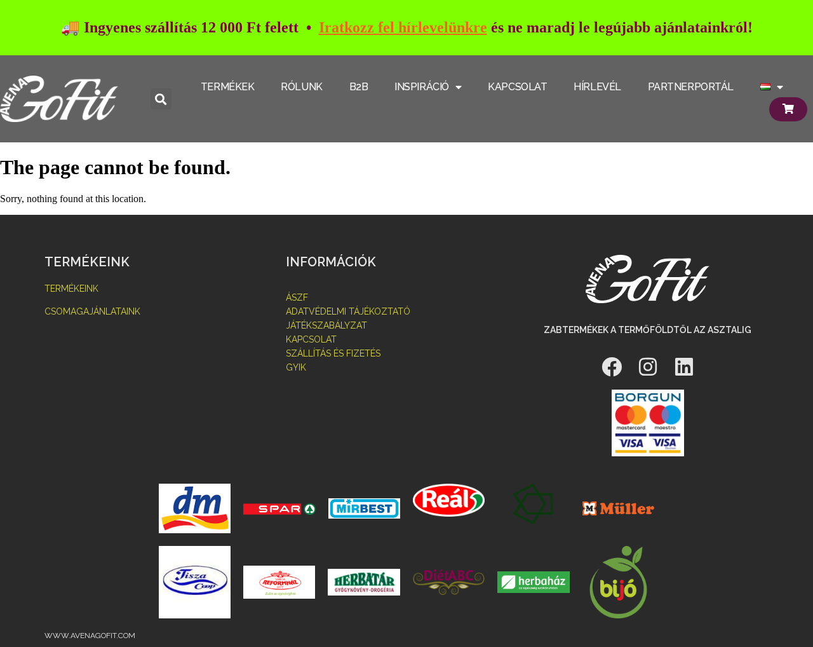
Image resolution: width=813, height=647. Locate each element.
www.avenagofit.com (89, 635)
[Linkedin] (684, 367)
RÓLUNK (301, 87)
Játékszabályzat (326, 325)
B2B (358, 87)
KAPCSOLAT (517, 87)
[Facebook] (611, 367)
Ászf (297, 297)
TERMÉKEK (227, 87)
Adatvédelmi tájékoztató (348, 311)
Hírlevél (597, 87)
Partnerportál (691, 87)
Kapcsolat (311, 339)
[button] (161, 98)
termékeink (71, 288)
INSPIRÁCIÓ (421, 87)
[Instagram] (648, 367)
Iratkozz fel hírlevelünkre (403, 27)
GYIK (296, 367)
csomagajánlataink (92, 311)
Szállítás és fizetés (333, 353)
